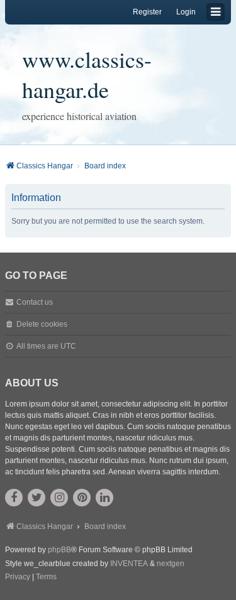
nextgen (170, 563)
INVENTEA (129, 563)
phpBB (59, 549)
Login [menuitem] (186, 12)
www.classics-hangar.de (87, 74)
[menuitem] (17, 577)
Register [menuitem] (147, 12)
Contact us (34, 302)
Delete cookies (41, 324)
